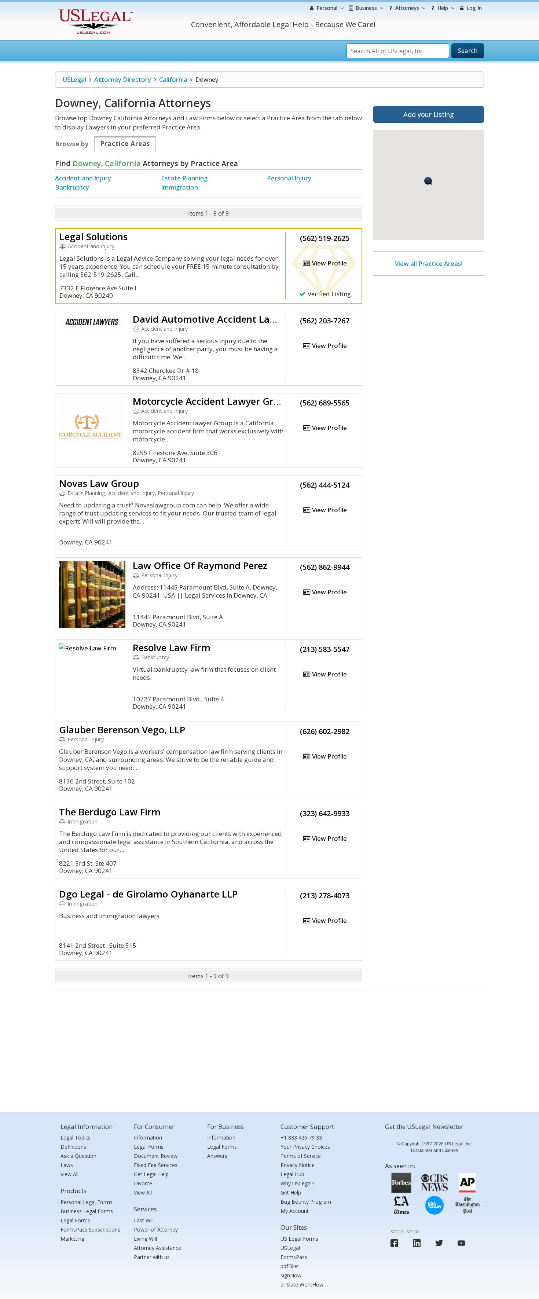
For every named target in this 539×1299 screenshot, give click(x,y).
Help (442, 7)
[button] (428, 181)
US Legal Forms (299, 1238)
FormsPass (293, 1257)
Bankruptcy (72, 187)
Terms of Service (300, 1155)
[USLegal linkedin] (417, 1243)
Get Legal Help (151, 1174)
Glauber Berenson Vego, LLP (122, 729)
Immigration (179, 187)
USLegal (74, 79)
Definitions (73, 1146)
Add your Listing (428, 114)
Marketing (72, 1238)
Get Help (290, 1192)
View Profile (329, 263)
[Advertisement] (428, 329)
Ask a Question (78, 1155)
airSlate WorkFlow (301, 1284)
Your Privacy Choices (305, 1146)
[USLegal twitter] (439, 1243)
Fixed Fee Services (155, 1165)
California (173, 79)
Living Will (145, 1238)
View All (69, 1174)
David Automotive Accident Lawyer (212, 319)
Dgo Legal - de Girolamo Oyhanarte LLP (148, 893)
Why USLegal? (297, 1183)
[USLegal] (95, 10)
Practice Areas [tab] (125, 143)
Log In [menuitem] (473, 7)
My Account (294, 1210)
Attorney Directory (122, 79)
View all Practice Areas (428, 263)
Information (148, 1137)
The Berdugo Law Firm (110, 811)
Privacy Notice (297, 1165)
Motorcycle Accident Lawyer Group (212, 401)
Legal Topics (75, 1137)
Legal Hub (292, 1174)
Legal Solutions (93, 236)
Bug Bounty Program (305, 1201)
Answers (217, 1155)
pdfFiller (289, 1266)
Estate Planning (184, 178)
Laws (66, 1165)
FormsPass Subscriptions (90, 1229)
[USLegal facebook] (394, 1243)
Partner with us (152, 1257)
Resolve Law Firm (171, 647)
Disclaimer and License (434, 1150)
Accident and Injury (83, 178)
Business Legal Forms (86, 1211)
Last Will (144, 1220)
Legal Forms (75, 1220)
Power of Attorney (156, 1229)
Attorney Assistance (157, 1247)
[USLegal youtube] (461, 1243)
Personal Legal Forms (86, 1202)
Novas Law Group (99, 483)
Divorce (143, 1183)
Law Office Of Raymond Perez (200, 565)
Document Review (155, 1155)
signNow (290, 1275)
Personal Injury (289, 178)
